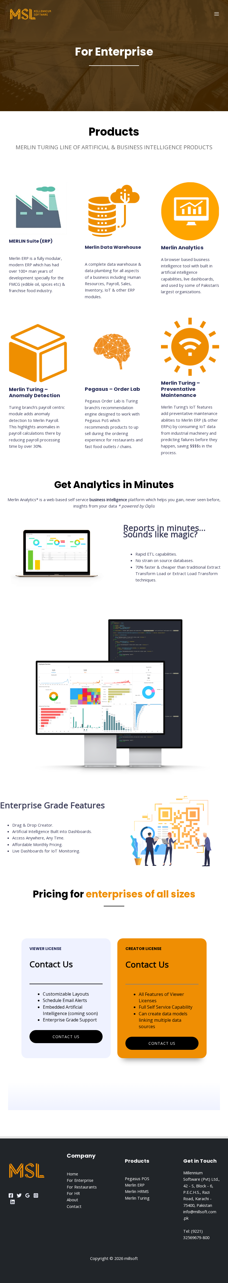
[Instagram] (35, 1195)
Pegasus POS (137, 1178)
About (72, 1199)
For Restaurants (82, 1187)
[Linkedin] (12, 1201)
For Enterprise (80, 1180)
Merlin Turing (137, 1198)
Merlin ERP (135, 1185)
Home (72, 1174)
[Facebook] (10, 1195)
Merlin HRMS (137, 1191)
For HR (73, 1193)
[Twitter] (19, 1195)
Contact (74, 1206)
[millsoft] (31, 14)
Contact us (66, 1036)
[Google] (27, 1195)
